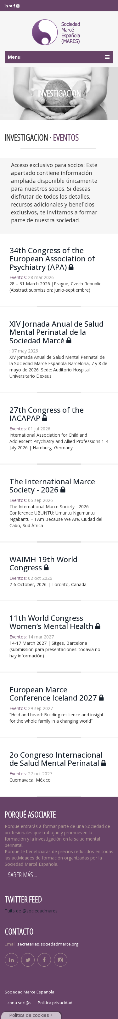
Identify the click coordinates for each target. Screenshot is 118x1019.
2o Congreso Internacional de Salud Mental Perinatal (55, 758)
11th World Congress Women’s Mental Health (52, 622)
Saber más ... (22, 874)
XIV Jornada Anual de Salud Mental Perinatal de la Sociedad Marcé (56, 332)
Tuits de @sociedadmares (31, 911)
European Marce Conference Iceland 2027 (54, 693)
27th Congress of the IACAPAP (46, 414)
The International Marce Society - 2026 (52, 485)
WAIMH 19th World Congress (43, 563)
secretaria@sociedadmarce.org (47, 944)
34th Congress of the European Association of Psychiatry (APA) (52, 258)
